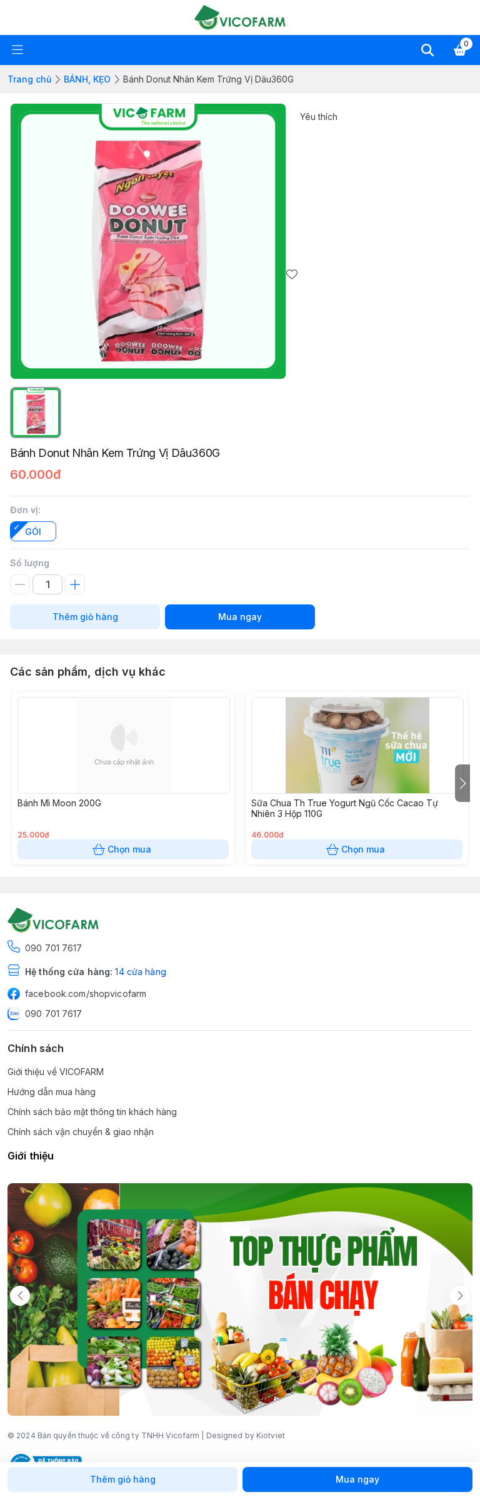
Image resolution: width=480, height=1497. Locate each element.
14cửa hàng (140, 971)
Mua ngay (240, 616)
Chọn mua (129, 849)
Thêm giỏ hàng (85, 616)
